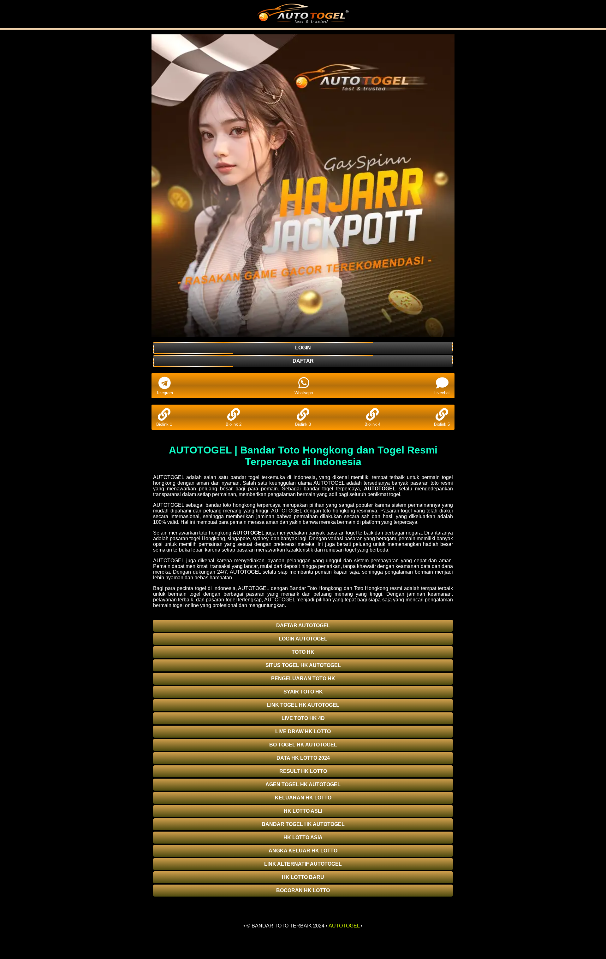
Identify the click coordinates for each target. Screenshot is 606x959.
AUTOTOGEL (380, 488)
